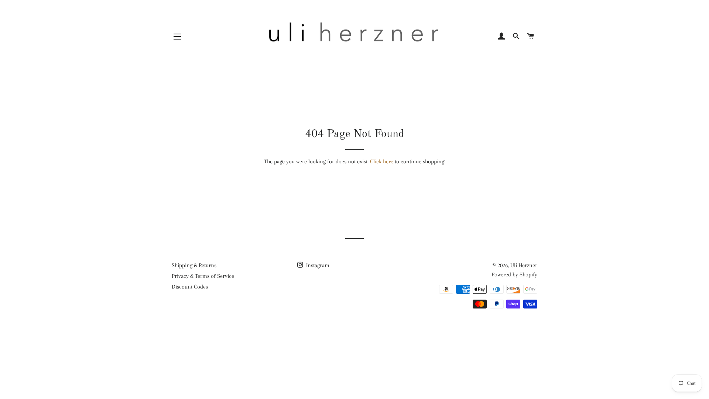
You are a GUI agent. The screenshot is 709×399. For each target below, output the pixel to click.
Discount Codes (190, 286)
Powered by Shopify (514, 274)
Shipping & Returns (194, 265)
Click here (381, 161)
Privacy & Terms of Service (203, 276)
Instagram (317, 265)
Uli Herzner (523, 265)
